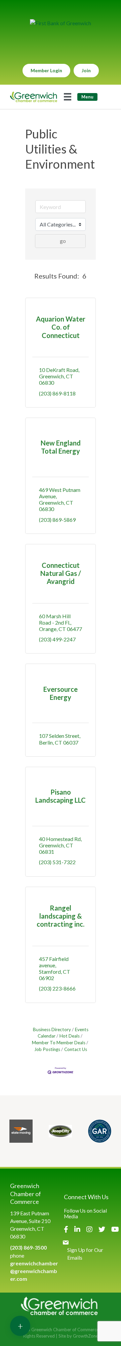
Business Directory (52, 1029)
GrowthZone (85, 1336)
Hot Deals (69, 1036)
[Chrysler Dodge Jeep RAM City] (60, 1131)
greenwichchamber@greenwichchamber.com (34, 1271)
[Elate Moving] (21, 1131)
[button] (28, 276)
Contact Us (75, 1049)
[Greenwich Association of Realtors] (99, 1131)
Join (86, 70)
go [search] (63, 241)
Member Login (46, 70)
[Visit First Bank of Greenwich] (60, 23)
